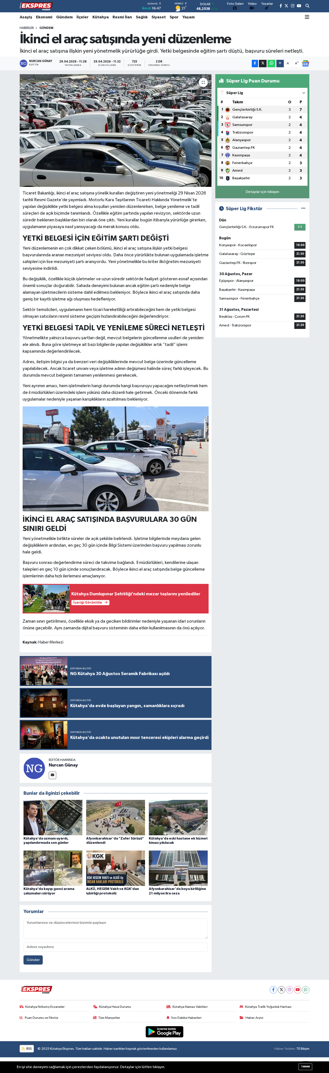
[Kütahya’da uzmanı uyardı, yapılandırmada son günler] (53, 817)
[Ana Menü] (307, 17)
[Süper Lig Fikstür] (303, 209)
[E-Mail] (52, 775)
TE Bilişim (302, 1048)
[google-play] (164, 1032)
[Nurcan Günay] (34, 768)
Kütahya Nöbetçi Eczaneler (45, 1006)
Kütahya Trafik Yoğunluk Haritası (268, 1006)
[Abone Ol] (305, 63)
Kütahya (100, 17)
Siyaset (159, 17)
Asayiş (26, 17)
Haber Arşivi (254, 1017)
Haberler (27, 28)
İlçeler (83, 17)
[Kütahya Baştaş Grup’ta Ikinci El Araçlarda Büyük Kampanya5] (116, 458)
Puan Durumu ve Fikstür (41, 1017)
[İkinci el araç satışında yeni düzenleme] (116, 130)
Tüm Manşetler (109, 1017)
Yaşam (188, 17)
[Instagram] (289, 989)
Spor (174, 17)
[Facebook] (273, 989)
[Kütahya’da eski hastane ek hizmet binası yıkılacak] (178, 817)
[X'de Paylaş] (263, 63)
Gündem (64, 17)
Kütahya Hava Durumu (115, 1006)
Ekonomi (44, 17)
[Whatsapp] (305, 989)
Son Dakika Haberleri (186, 1017)
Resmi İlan (122, 17)
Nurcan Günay (63, 765)
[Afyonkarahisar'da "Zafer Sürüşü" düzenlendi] (115, 817)
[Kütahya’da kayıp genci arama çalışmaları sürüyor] (53, 868)
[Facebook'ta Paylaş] (255, 63)
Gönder (33, 960)
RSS (29, 1048)
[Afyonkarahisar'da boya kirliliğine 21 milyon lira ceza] (178, 868)
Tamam (305, 1066)
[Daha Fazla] (280, 63)
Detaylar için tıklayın (262, 192)
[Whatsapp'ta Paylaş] (271, 63)
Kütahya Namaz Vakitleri (190, 1006)
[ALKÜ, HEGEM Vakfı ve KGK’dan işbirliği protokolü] (115, 868)
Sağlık (142, 17)
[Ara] (307, 6)
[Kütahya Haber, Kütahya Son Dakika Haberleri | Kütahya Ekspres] (36, 6)
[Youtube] (297, 989)
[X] (281, 989)
